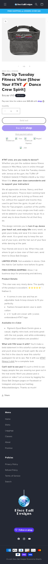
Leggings (9, 431)
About (7, 442)
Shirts (7, 425)
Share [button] (7, 395)
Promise (8, 448)
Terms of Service (12, 476)
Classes (8, 436)
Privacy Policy (11, 464)
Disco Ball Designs (19, 559)
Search (8, 482)
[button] (5, 4)
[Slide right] (30, 66)
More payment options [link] (24, 134)
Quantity (5, 106)
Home (7, 419)
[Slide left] (18, 66)
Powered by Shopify (34, 559)
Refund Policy (11, 470)
